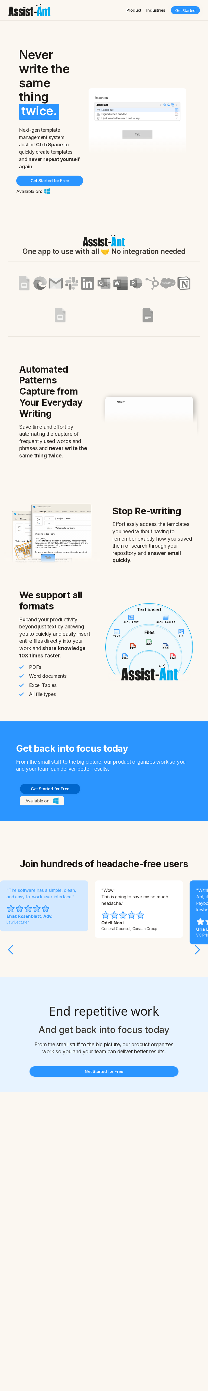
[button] (134, 10)
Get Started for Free (50, 180)
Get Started (185, 10)
